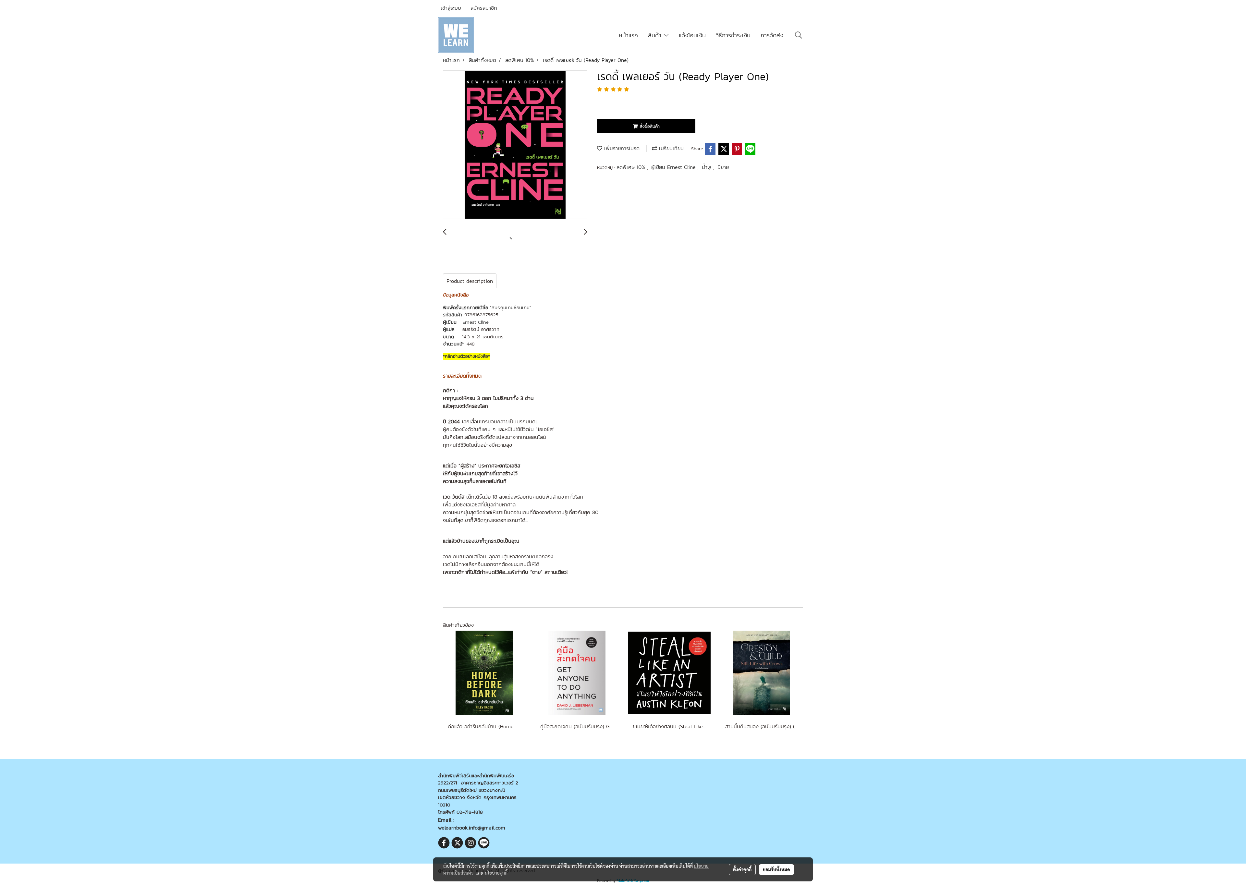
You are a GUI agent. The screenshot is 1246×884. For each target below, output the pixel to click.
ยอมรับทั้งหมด (776, 869)
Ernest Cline (475, 322)
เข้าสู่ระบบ (451, 8)
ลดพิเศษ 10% (632, 167)
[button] (798, 35)
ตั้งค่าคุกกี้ (742, 869)
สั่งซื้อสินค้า (649, 126)
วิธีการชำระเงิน (733, 35)
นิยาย (723, 167)
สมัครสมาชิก (483, 8)
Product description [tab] (469, 281)
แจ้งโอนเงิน (692, 35)
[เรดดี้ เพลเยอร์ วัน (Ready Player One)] (515, 145)
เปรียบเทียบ (670, 148)
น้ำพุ (707, 167)
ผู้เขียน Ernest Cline (674, 167)
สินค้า (656, 35)
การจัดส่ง (772, 35)
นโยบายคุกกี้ (496, 873)
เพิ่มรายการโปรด (621, 148)
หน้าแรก (628, 35)
